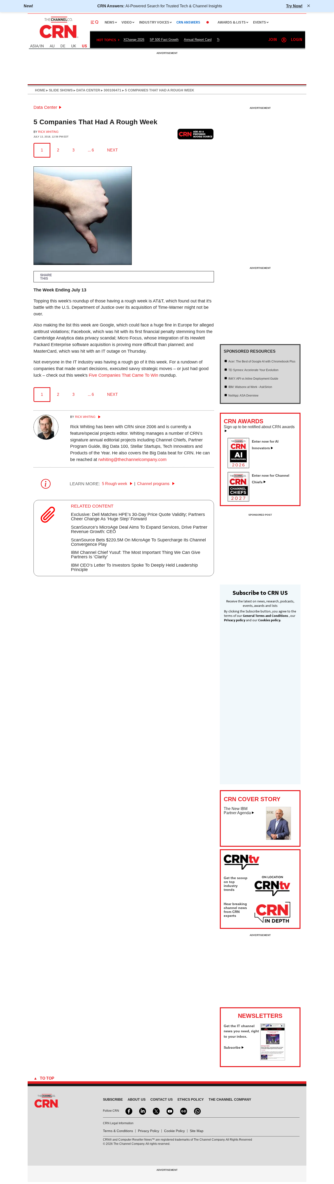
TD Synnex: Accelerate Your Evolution (253, 370)
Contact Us (161, 1099)
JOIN (272, 40)
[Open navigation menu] (94, 22)
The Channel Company (230, 1099)
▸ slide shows (59, 90)
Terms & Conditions (118, 1131)
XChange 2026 (133, 39)
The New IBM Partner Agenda (237, 811)
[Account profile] (284, 40)
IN (42, 46)
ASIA (34, 46)
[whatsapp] (196, 1110)
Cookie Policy (174, 1131)
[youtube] (169, 1110)
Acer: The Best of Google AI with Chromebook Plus (261, 361)
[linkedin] (142, 1110)
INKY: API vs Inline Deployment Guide (253, 378)
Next (112, 150)
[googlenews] (183, 1110)
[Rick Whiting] (45, 438)
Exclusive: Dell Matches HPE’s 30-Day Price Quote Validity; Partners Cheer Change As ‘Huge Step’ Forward (138, 516)
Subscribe (232, 1047)
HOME (40, 90)
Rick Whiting (48, 132)
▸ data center (86, 90)
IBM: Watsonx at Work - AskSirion (250, 387)
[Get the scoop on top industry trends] (272, 886)
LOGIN (296, 40)
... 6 (91, 150)
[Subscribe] (272, 1059)
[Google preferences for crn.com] (195, 134)
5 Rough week (115, 484)
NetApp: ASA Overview (243, 395)
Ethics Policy (191, 1099)
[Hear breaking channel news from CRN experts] (272, 912)
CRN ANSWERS (188, 22)
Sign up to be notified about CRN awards (259, 427)
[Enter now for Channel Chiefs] (240, 500)
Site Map (196, 1131)
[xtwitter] (155, 1110)
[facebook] (128, 1110)
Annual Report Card (198, 39)
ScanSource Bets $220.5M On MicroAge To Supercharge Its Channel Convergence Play (138, 542)
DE (62, 46)
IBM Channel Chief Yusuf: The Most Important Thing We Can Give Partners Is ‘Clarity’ (135, 554)
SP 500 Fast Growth (164, 39)
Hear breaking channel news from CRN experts (235, 910)
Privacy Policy (148, 1131)
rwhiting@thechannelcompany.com (132, 459)
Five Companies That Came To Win (123, 375)
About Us (136, 1099)
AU (52, 46)
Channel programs (153, 484)
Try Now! (294, 6)
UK (73, 46)
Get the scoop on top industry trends (235, 884)
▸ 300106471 (110, 90)
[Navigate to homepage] (58, 38)
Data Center (45, 107)
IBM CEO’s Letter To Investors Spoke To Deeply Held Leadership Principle (134, 567)
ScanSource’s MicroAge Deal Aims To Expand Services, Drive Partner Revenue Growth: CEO (139, 529)
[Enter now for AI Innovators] (240, 466)
